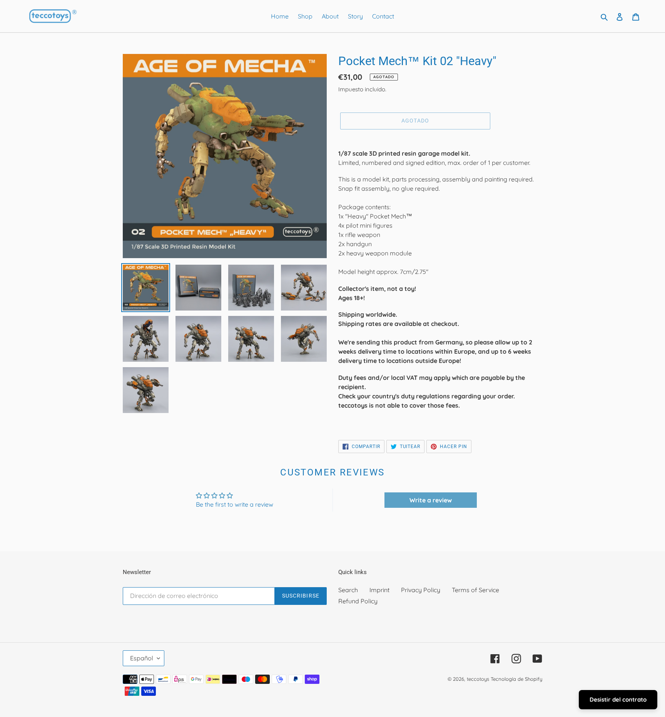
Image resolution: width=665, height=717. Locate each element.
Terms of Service (475, 590)
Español (141, 658)
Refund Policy (358, 601)
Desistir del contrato (618, 699)
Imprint (379, 590)
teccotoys (478, 679)
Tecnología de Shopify (516, 679)
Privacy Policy (420, 590)
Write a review (430, 500)
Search (348, 590)
